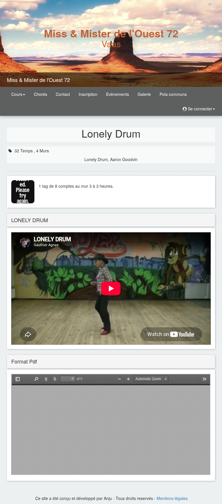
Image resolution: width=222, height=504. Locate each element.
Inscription (88, 94)
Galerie (144, 94)
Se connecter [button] (199, 109)
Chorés (40, 94)
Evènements (117, 94)
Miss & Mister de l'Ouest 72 (38, 79)
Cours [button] (16, 94)
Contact (63, 94)
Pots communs (173, 94)
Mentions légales (172, 498)
